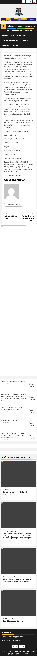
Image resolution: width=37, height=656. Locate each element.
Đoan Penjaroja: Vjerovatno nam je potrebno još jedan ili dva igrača (17, 580)
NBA (12, 36)
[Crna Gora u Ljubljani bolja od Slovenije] (32, 387)
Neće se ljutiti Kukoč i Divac (11, 216)
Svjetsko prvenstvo (9, 41)
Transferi (10, 618)
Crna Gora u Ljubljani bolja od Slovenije (13, 381)
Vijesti (19, 26)
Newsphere (16, 654)
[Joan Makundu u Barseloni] (32, 426)
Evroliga (28, 31)
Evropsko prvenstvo (9, 45)
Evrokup (4, 36)
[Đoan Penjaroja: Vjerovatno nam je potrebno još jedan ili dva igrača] (32, 413)
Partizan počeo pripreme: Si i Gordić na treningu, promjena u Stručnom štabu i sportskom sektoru (13, 435)
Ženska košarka (23, 36)
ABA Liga (28, 26)
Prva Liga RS (17, 31)
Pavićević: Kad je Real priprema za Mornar (28, 217)
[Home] (4, 26)
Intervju (24, 41)
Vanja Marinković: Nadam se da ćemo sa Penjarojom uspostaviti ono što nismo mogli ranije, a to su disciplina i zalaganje (13, 396)
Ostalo (5, 489)
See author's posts (13, 205)
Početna (10, 26)
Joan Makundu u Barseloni (9, 420)
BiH (8, 31)
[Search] (34, 26)
